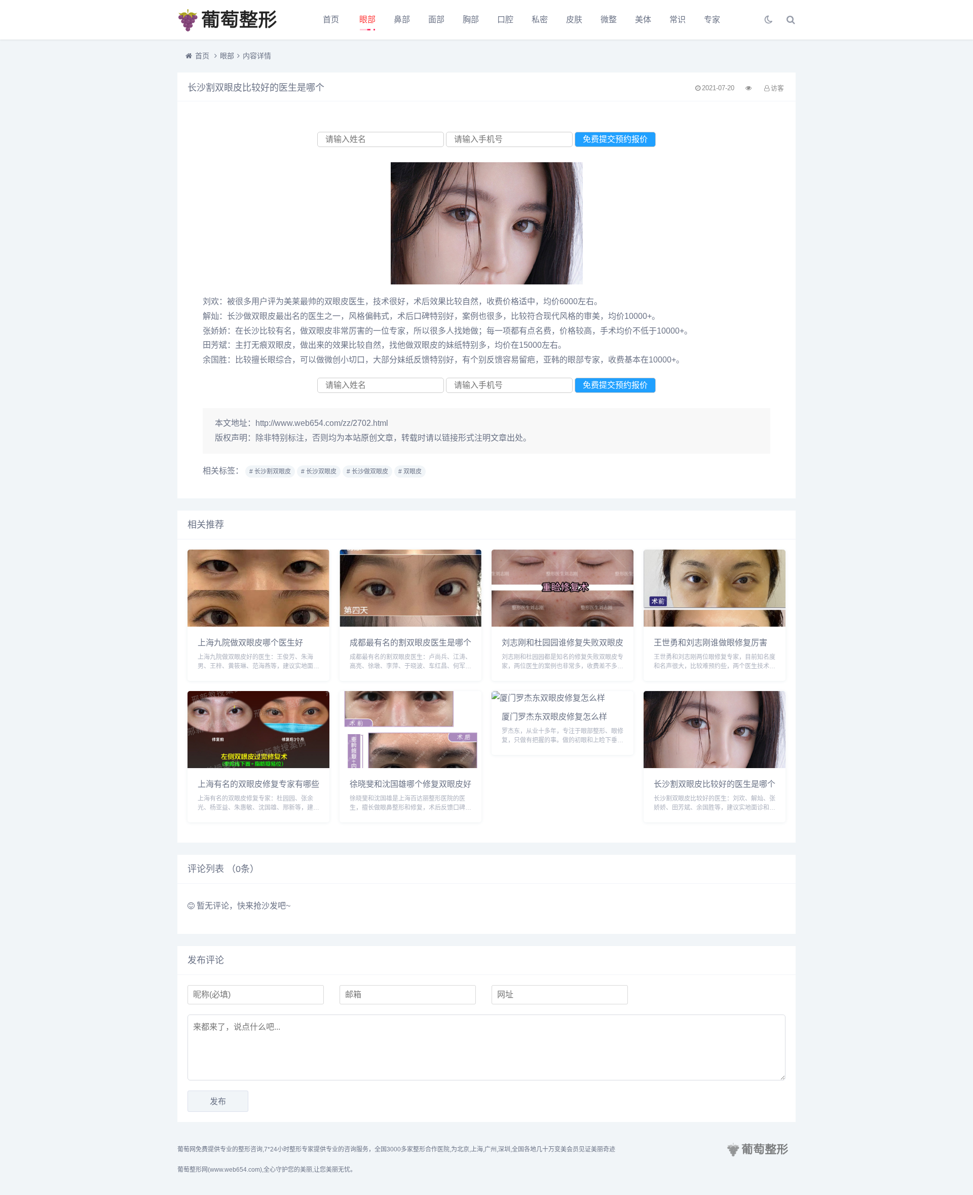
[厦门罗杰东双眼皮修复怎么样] (548, 698)
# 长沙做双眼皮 (367, 471)
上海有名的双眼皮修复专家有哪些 (258, 783)
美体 (643, 19)
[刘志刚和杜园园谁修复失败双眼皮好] (562, 624)
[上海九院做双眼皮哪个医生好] (258, 624)
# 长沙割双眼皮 (270, 471)
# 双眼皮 (410, 471)
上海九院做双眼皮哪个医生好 (250, 642)
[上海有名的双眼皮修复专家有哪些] (258, 765)
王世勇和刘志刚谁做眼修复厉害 (710, 642)
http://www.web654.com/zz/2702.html (321, 423)
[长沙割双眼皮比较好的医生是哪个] (714, 765)
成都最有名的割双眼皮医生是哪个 (410, 642)
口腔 (505, 19)
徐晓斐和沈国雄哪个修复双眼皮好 (410, 783)
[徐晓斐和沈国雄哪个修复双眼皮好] (410, 765)
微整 (609, 19)
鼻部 (402, 19)
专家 (712, 19)
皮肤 (574, 19)
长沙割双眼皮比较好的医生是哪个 (714, 783)
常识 (677, 19)
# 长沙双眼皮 (318, 471)
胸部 (471, 19)
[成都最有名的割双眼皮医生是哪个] (410, 624)
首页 (331, 19)
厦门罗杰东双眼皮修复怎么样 (554, 716)
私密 (540, 19)
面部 (436, 19)
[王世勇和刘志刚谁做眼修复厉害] (714, 624)
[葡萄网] (233, 20)
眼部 (367, 19)
